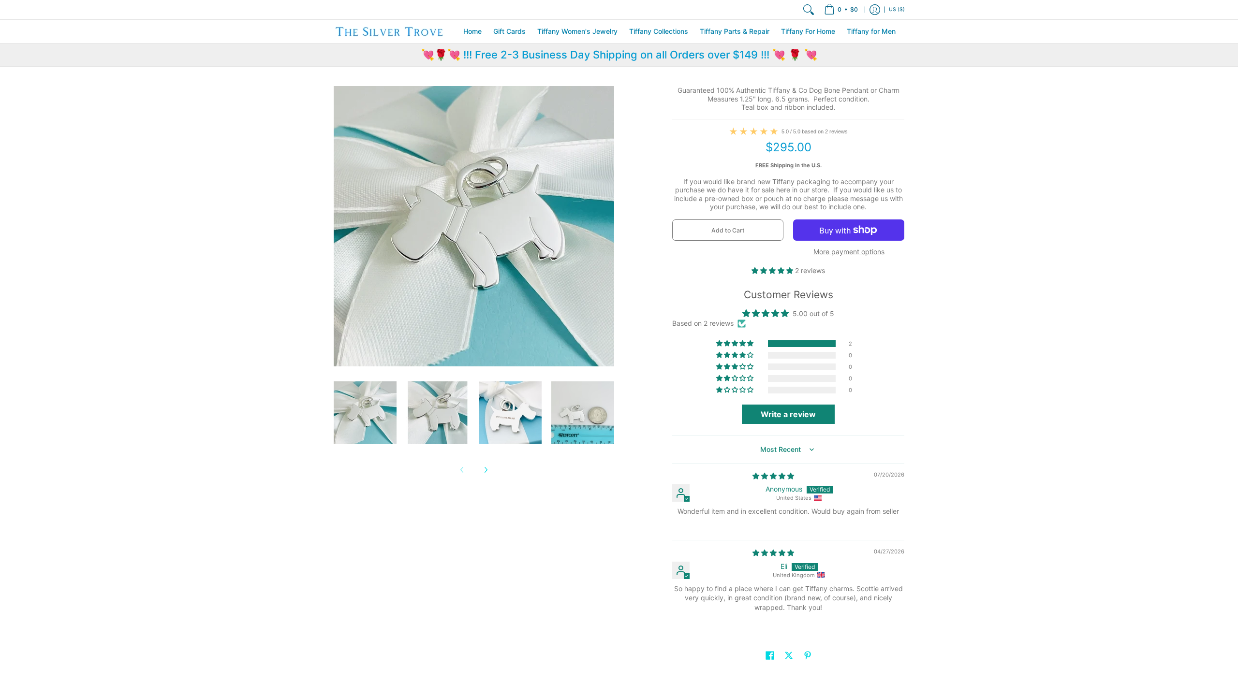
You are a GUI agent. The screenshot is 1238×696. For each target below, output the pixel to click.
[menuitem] (841, 9)
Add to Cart (728, 230)
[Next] (485, 469)
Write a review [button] (788, 414)
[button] (773, 270)
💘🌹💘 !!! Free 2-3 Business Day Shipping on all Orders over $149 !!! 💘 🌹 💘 (619, 54)
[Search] (808, 9)
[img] (773, 476)
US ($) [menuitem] (897, 9)
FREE (762, 165)
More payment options (848, 251)
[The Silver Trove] (389, 31)
